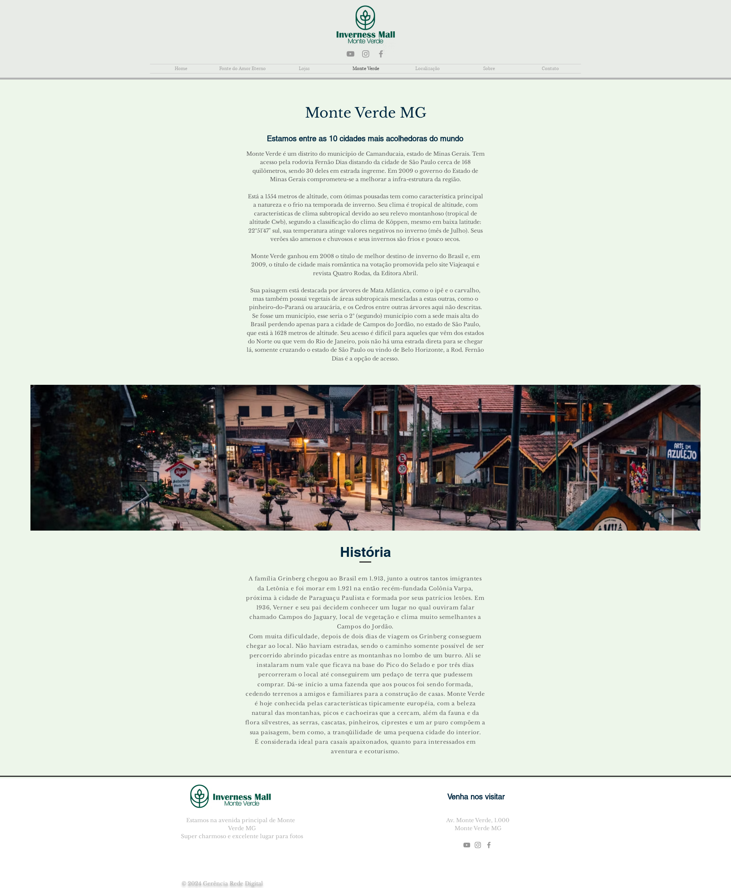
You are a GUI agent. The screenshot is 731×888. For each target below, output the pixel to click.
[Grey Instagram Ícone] (365, 54)
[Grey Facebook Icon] (381, 54)
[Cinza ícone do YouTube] (350, 54)
